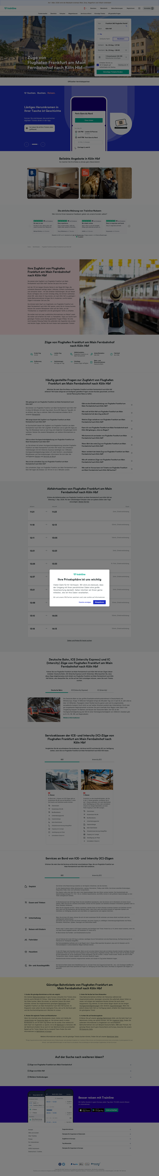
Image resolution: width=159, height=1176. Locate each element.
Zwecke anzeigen (85, 602)
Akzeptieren (99, 602)
